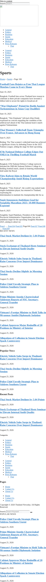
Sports (7, 37)
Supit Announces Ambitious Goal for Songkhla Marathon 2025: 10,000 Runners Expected (22, 203)
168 (41, 226)
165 (19, 226)
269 (6, 228)
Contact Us (9, 489)
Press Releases (11, 44)
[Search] (31, 512)
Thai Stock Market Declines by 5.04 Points (22, 235)
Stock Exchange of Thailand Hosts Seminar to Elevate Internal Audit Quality (23, 247)
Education (9, 39)
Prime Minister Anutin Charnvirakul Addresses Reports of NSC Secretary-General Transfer (19, 299)
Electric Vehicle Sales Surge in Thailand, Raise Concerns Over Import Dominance (21, 260)
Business (8, 34)
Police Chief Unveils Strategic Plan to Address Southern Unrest (19, 285)
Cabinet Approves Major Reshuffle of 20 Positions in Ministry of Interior (21, 326)
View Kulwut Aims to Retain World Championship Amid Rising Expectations (21, 177)
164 (11, 226)
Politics (8, 32)
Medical (8, 41)
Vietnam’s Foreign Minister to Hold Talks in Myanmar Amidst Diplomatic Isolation (23, 314)
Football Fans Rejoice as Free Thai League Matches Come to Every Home (22, 85)
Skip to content (6, 1)
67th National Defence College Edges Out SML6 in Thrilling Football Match (21, 153)
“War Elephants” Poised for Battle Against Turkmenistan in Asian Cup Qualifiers (22, 107)
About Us (9, 491)
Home (2, 79)
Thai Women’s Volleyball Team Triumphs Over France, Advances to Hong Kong (22, 131)
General (8, 30)
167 (34, 226)
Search (2, 3)
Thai (12, 46)
